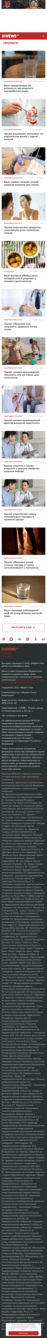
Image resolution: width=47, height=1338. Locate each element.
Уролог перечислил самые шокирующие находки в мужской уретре (20, 516)
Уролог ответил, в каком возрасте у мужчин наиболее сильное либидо (22, 468)
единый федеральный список (28, 779)
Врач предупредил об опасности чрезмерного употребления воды (18, 88)
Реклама (6, 656)
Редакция (7, 653)
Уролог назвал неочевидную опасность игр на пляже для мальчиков (21, 375)
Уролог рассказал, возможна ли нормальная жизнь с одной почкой (23, 136)
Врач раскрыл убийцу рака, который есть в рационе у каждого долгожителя (21, 278)
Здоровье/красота (13, 81)
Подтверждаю (23, 1333)
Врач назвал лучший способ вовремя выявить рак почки (21, 183)
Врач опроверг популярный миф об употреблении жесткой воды (23, 613)
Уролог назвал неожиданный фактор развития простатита (22, 422)
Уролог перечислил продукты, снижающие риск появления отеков (22, 230)
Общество (9, 272)
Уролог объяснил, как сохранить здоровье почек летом (20, 326)
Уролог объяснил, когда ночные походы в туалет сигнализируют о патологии (21, 565)
